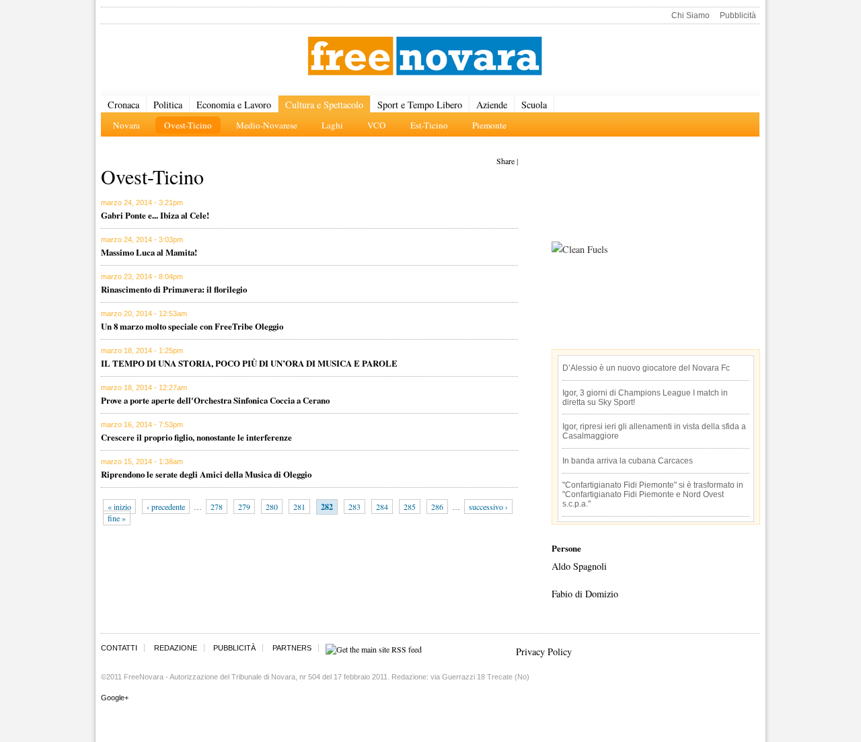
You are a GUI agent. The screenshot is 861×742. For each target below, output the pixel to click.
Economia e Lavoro (233, 104)
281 (299, 506)
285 (410, 506)
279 (244, 506)
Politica (167, 104)
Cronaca (123, 104)
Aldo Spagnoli (579, 566)
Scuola (534, 104)
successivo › (488, 506)
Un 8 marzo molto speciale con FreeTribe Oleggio (192, 326)
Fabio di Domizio (585, 593)
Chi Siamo (690, 15)
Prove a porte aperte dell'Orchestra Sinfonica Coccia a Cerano (215, 400)
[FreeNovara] (424, 56)
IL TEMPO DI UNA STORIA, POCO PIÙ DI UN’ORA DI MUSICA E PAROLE (249, 363)
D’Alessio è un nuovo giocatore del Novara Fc (646, 368)
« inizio (119, 506)
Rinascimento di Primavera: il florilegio (174, 289)
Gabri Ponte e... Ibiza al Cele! (155, 215)
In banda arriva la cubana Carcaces (627, 461)
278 (217, 506)
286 (437, 506)
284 (382, 506)
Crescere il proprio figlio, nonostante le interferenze (196, 437)
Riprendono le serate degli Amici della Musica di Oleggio (206, 474)
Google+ (114, 698)
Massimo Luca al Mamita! (149, 252)
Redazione (175, 648)
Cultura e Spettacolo (324, 104)
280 (272, 506)
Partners (291, 648)
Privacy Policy (544, 651)
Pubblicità (738, 15)
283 (354, 506)
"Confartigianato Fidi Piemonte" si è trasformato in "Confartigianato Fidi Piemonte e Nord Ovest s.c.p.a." (652, 494)
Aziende (491, 104)
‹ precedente (166, 506)
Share (505, 160)
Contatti (119, 648)
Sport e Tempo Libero (419, 104)
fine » (117, 518)
